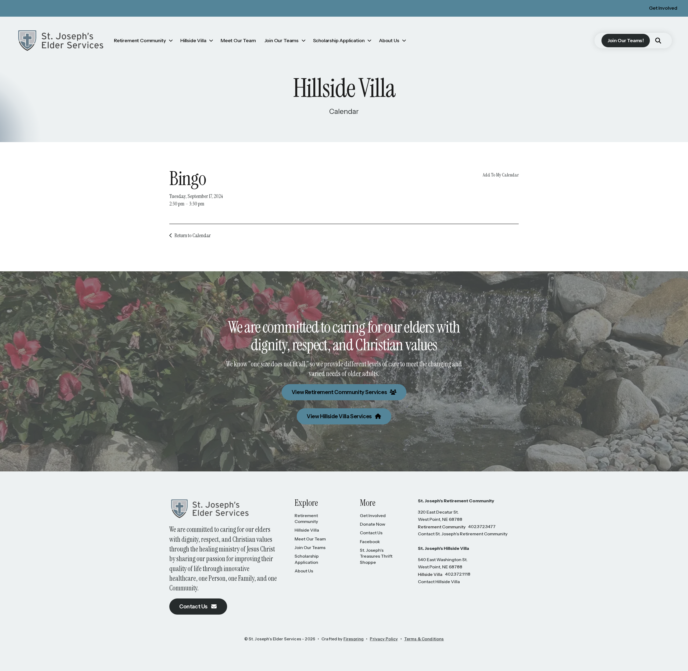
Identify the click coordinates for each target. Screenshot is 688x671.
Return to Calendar (192, 235)
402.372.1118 (457, 574)
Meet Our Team (238, 41)
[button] (658, 40)
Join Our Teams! (625, 41)
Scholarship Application (339, 41)
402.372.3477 (482, 526)
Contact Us (194, 606)
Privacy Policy (384, 638)
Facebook (370, 541)
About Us (389, 41)
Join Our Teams (281, 41)
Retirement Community (140, 41)
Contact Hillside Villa (439, 581)
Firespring (353, 638)
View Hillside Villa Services (339, 416)
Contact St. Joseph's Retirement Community (462, 533)
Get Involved (663, 8)
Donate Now (372, 524)
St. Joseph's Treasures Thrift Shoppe (376, 556)
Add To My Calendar (501, 175)
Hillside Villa (193, 41)
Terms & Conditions (424, 638)
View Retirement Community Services (340, 392)
